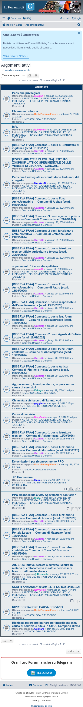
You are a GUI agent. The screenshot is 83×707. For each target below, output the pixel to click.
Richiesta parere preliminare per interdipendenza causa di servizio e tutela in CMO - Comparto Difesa (46, 624)
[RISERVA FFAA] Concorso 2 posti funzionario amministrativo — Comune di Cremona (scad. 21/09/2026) (42, 234)
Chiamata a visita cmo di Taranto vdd (36, 400)
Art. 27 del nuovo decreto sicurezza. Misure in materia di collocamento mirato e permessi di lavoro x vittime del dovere (42, 568)
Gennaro (39, 629)
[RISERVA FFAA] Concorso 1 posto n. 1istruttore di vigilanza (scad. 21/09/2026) (45, 146)
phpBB (29, 693)
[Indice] (41, 7)
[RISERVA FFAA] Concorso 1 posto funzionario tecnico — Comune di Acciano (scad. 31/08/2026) (44, 516)
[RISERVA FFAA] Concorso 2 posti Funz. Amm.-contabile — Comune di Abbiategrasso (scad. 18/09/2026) (43, 352)
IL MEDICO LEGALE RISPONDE (39, 119)
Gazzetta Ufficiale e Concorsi (37, 153)
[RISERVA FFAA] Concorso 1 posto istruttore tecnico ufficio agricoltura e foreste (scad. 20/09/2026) (41, 251)
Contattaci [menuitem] (38, 685)
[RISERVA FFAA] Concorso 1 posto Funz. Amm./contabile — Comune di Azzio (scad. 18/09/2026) (40, 287)
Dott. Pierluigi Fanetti (46, 114)
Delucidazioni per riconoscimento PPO (38, 461)
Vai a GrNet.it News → (16, 56)
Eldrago (38, 390)
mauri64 (38, 96)
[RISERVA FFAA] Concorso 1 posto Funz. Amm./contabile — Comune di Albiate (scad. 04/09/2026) (41, 201)
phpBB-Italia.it (51, 696)
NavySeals (40, 129)
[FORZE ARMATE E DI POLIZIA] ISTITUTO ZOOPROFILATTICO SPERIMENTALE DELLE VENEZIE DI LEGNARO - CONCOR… (41, 162)
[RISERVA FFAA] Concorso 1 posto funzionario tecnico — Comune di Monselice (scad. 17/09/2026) (45, 448)
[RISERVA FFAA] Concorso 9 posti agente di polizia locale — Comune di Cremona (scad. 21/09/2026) (46, 218)
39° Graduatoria (22, 477)
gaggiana (39, 403)
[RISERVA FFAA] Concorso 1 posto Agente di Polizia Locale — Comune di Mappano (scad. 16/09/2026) (42, 532)
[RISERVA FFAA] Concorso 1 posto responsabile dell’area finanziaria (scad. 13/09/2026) (44, 303)
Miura (37, 480)
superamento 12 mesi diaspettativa (35, 266)
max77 (38, 497)
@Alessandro (41, 574)
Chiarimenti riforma (25, 111)
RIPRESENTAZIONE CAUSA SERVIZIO (37, 607)
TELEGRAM (44, 673)
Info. (15, 126)
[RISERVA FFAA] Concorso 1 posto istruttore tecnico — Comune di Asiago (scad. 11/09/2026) (43, 434)
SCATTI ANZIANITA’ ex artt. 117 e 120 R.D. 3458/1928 (46, 586)
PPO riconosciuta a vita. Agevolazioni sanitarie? (44, 494)
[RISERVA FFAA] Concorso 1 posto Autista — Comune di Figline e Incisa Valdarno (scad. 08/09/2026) (42, 370)
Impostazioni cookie (41, 706)
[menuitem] (14, 18)
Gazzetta (39, 151)
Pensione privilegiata (26, 93)
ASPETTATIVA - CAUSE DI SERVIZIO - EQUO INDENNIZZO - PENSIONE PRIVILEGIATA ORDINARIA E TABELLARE (42, 101)
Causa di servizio (23, 414)
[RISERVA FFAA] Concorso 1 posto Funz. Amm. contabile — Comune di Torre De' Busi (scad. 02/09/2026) (43, 550)
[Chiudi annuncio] (79, 33)
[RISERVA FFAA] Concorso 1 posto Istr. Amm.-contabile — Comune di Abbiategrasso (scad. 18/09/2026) (42, 320)
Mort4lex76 (40, 183)
